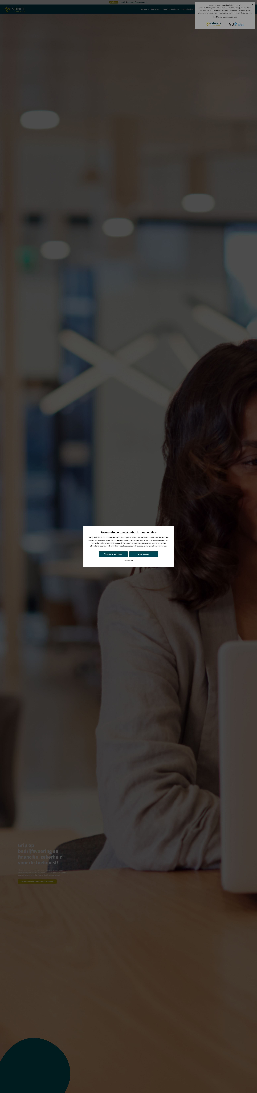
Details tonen (128, 560)
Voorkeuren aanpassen (113, 554)
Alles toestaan (143, 554)
